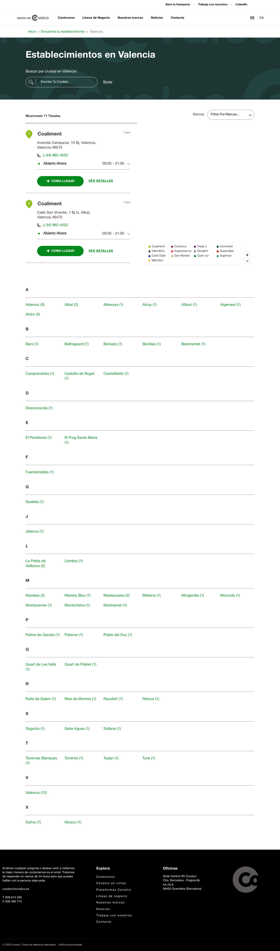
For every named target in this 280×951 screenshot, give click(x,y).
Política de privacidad (70, 945)
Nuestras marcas (130, 17)
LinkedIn (241, 4)
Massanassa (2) (117, 595)
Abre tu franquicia (178, 4)
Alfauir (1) (189, 305)
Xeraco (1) (73, 822)
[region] (198, 195)
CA (261, 17)
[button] (61, 82)
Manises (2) (35, 595)
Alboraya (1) (113, 305)
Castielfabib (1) (116, 374)
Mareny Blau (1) (78, 595)
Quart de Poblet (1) (80, 664)
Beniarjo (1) (113, 344)
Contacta (177, 17)
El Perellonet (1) (39, 438)
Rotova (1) (150, 699)
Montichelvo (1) (77, 605)
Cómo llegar (62, 181)
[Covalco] (32, 18)
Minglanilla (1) (192, 595)
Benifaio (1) (151, 344)
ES (252, 17)
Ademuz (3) (35, 305)
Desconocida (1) (39, 408)
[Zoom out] (247, 261)
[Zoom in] (247, 255)
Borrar (107, 82)
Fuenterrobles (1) (40, 472)
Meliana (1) (151, 595)
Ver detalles (101, 181)
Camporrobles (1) (40, 374)
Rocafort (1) (113, 699)
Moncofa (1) (230, 595)
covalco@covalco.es (15, 889)
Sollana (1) (112, 729)
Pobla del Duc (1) (118, 635)
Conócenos (66, 17)
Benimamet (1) (193, 344)
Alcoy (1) (149, 305)
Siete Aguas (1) (77, 729)
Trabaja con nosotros (213, 4)
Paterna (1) (74, 635)
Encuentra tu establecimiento (62, 31)
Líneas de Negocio (96, 17)
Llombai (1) (74, 561)
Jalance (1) (35, 531)
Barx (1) (32, 344)
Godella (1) (35, 502)
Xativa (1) (33, 822)
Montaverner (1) (39, 605)
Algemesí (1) (230, 305)
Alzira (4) (33, 314)
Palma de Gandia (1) (43, 635)
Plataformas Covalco (113, 890)
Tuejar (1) (111, 758)
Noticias (157, 17)
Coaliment (49, 134)
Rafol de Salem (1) (41, 699)
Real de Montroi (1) (80, 699)
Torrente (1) (74, 758)
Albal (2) (71, 305)
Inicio (32, 31)
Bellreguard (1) (77, 344)
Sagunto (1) (35, 729)
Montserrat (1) (115, 605)
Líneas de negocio (111, 896)
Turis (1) (148, 758)
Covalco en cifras (111, 883)
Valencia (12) (36, 793)
